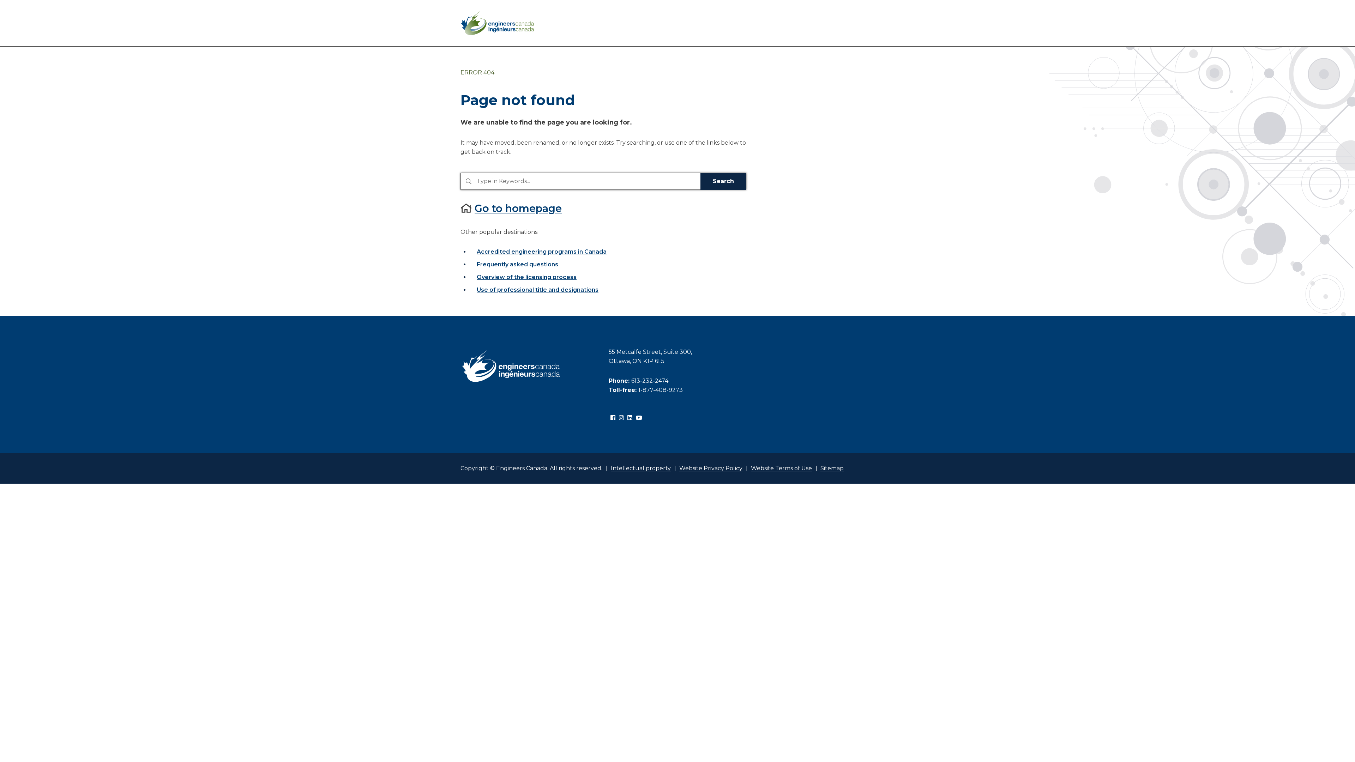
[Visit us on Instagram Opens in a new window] (621, 418)
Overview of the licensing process (527, 277)
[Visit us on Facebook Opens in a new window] (613, 418)
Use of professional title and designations (537, 289)
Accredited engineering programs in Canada (542, 251)
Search (723, 181)
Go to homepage (518, 208)
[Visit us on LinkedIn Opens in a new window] (630, 418)
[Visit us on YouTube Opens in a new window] (639, 418)
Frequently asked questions (517, 264)
